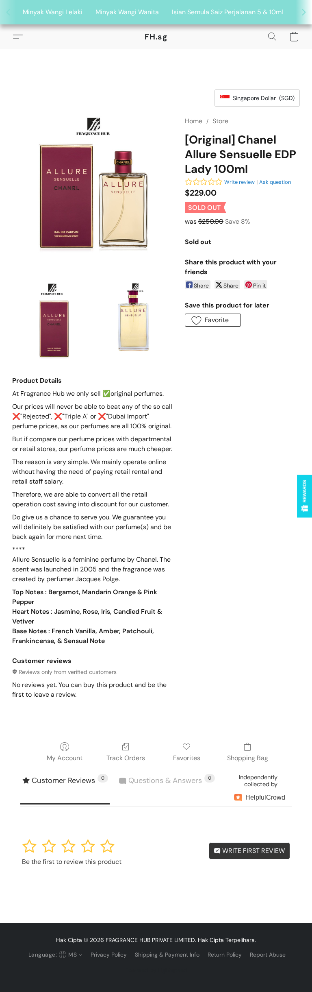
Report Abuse (268, 954)
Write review (239, 182)
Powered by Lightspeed (156, 970)
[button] (156, 36)
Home (193, 121)
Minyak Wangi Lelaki (52, 12)
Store (220, 121)
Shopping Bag (247, 758)
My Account (64, 758)
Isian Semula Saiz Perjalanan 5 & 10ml (227, 12)
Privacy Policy (109, 954)
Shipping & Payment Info (167, 954)
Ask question (275, 182)
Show (304, 496)
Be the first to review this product (71, 861)
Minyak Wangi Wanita (127, 12)
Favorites (186, 758)
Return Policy (225, 954)
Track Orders (125, 758)
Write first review (253, 850)
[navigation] (54, 954)
